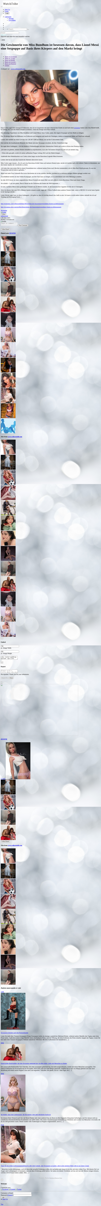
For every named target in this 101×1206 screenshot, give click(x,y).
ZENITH (12, 233)
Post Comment (23, 225)
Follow (3, 214)
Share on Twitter (10, 58)
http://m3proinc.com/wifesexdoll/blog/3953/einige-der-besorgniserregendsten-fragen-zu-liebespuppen (32, 204)
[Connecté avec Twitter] (18, 1189)
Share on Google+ (10, 62)
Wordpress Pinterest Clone (55, 1178)
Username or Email (7, 1193)
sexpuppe (77, 128)
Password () (7, 1195)
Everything (12, 20)
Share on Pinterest (10, 64)
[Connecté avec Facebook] (5, 1189)
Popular (11, 18)
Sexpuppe (4, 210)
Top (2, 1204)
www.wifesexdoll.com (18, 69)
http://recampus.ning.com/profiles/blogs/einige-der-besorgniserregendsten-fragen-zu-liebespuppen (31, 207)
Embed (7, 65)
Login (6, 11)
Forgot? (10, 1195)
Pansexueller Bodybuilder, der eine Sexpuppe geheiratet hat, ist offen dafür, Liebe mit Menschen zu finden (34, 1063)
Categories (8, 17)
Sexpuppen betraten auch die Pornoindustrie (14, 1033)
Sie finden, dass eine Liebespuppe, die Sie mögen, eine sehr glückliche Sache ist (26, 1114)
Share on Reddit (10, 60)
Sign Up (7, 9)
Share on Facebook (11, 56)
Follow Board (5, 229)
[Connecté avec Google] (12, 1189)
